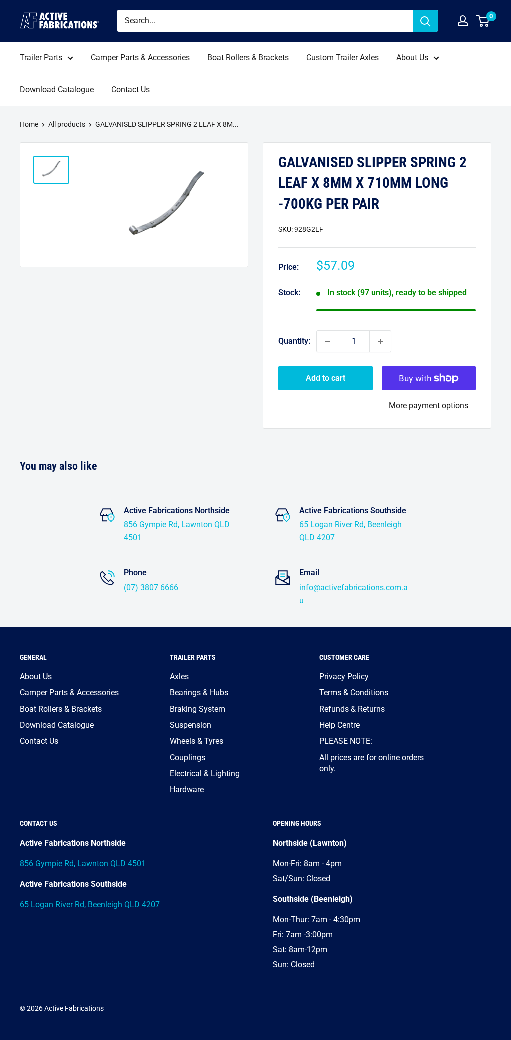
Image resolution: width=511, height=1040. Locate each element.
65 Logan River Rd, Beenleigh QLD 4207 (90, 904)
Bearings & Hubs (199, 692)
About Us (412, 57)
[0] (483, 21)
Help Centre (339, 725)
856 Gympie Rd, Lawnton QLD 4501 (83, 863)
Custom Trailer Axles (342, 57)
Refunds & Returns (352, 709)
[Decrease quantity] (327, 341)
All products (66, 124)
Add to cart (325, 378)
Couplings (187, 757)
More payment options (428, 405)
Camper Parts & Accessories (140, 57)
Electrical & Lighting (205, 773)
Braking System (197, 709)
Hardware (187, 789)
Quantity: (294, 341)
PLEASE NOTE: (345, 741)
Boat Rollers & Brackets (248, 57)
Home (29, 124)
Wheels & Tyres (196, 741)
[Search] (425, 21)
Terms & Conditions (353, 692)
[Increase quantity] (380, 341)
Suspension (190, 725)
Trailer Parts (41, 57)
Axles (179, 676)
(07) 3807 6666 (151, 587)
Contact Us (130, 89)
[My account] (463, 20)
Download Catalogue (57, 89)
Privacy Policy (344, 676)
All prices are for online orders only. (371, 763)
